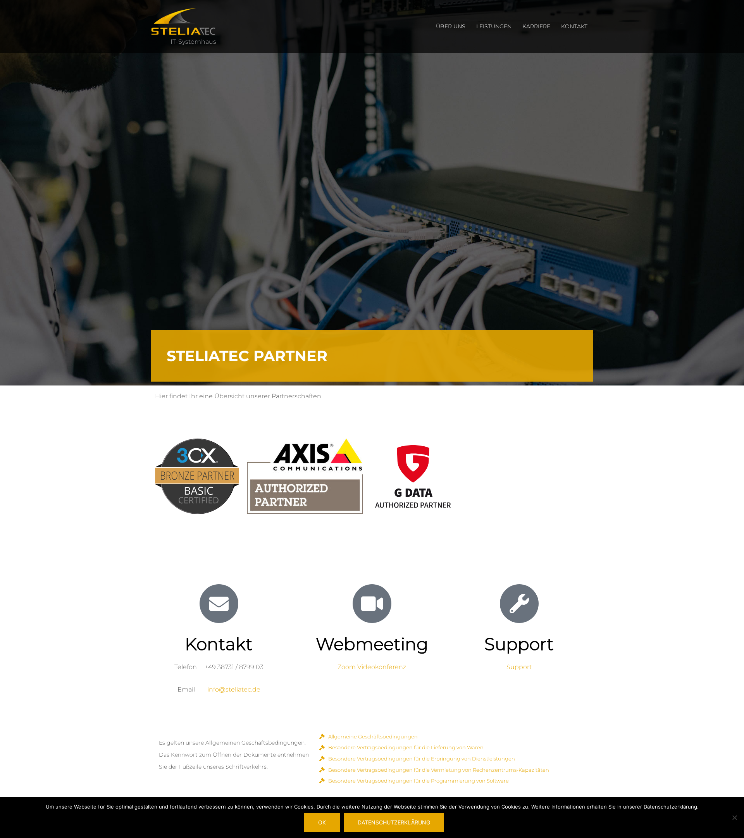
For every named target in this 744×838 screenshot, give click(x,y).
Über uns (450, 26)
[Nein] (734, 817)
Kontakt (574, 26)
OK (322, 822)
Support (519, 667)
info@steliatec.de (233, 689)
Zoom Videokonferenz (372, 667)
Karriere (536, 26)
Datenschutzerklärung (394, 822)
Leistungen (494, 26)
